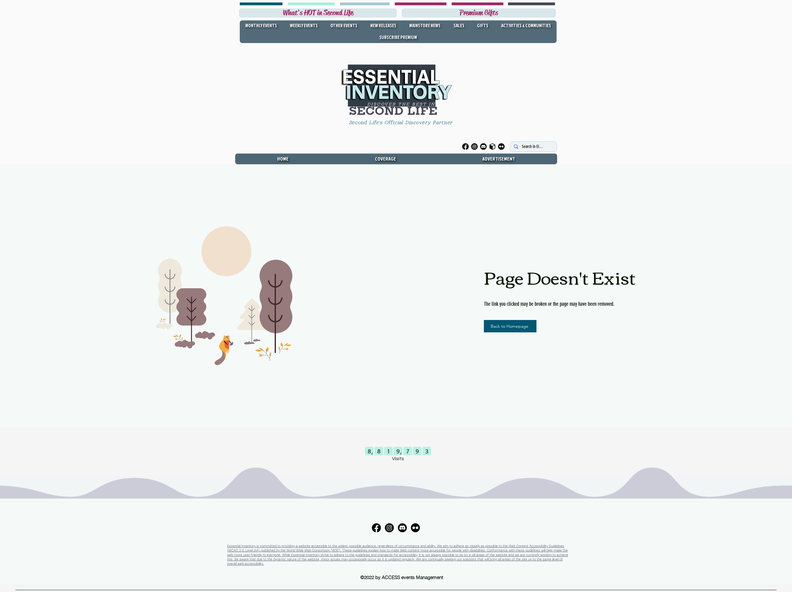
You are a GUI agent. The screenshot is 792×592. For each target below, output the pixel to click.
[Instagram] (474, 146)
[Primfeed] (492, 146)
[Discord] (483, 146)
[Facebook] (465, 146)
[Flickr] (501, 146)
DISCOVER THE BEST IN (401, 104)
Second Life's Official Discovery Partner (401, 122)
